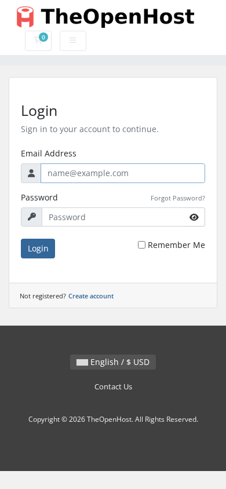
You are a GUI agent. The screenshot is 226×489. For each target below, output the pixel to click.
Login (38, 248)
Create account (91, 295)
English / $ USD (119, 361)
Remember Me (176, 244)
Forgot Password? (178, 198)
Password (39, 197)
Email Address (48, 153)
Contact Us (113, 387)
